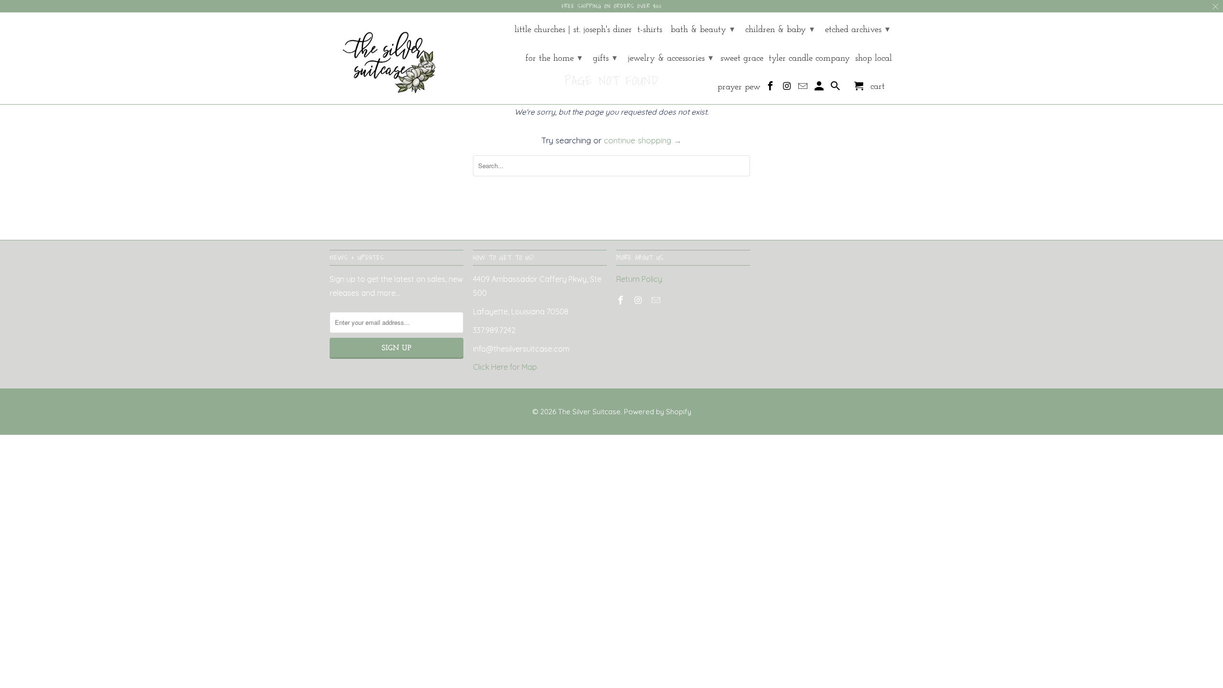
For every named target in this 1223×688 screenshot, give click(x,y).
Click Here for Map (505, 367)
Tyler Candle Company (809, 58)
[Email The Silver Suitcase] (803, 88)
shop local (873, 58)
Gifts (605, 58)
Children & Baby (779, 29)
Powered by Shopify (657, 411)
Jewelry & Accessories (670, 58)
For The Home (554, 58)
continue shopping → (643, 140)
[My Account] (820, 88)
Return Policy (639, 279)
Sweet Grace (741, 58)
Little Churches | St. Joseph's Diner (573, 29)
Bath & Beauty (702, 29)
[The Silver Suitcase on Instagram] (787, 88)
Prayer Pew (739, 87)
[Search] (836, 88)
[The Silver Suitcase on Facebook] (771, 88)
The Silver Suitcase (589, 411)
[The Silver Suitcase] (383, 58)
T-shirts (649, 29)
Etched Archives (857, 29)
